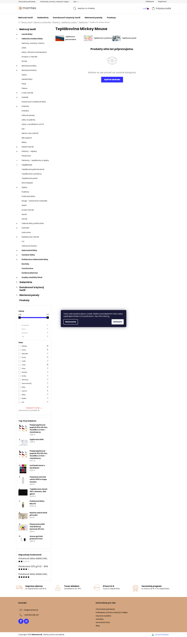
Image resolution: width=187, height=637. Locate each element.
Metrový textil (27, 29)
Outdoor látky (28, 255)
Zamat (24, 219)
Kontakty (100, 619)
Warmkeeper (27, 183)
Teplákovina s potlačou (32, 174)
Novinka (35, 333)
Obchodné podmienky (26, 2)
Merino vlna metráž (30, 133)
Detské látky (27, 79)
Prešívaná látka (28, 196)
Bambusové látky (29, 66)
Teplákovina (27, 165)
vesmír (35, 391)
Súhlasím (117, 322)
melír (35, 361)
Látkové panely (28, 115)
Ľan (23, 129)
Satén (24, 205)
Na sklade (35, 325)
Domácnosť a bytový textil (31, 289)
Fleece (24, 88)
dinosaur (35, 380)
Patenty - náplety (29, 151)
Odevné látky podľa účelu (33, 223)
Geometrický (35, 383)
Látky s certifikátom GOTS (33, 124)
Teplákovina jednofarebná (33, 169)
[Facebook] (20, 621)
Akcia (35, 329)
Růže (35, 387)
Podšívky (25, 192)
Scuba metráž (28, 210)
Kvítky (35, 376)
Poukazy (24, 300)
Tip (35, 337)
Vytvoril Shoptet (162, 634)
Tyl (23, 241)
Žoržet (24, 61)
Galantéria (25, 282)
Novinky (25, 264)
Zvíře (35, 365)
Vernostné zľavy (103, 622)
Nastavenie (70, 322)
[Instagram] (26, 621)
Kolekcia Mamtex (30, 273)
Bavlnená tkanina (29, 70)
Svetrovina (26, 232)
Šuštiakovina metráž (30, 237)
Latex (24, 47)
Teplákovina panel (29, 178)
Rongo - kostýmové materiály (34, 201)
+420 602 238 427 (31, 615)
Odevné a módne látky (32, 38)
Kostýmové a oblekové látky (34, 101)
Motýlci (35, 372)
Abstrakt (35, 354)
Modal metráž (28, 147)
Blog (97, 625)
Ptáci (35, 368)
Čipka (24, 74)
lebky (35, 395)
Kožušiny (25, 110)
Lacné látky (27, 34)
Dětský (35, 346)
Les (35, 402)
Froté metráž (27, 93)
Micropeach (27, 138)
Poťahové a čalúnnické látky (35, 259)
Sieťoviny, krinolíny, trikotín (33, 43)
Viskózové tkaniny (29, 246)
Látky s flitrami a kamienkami (34, 52)
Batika (35, 398)
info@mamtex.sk (31, 610)
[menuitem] (25, 17)
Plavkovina (26, 156)
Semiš (24, 214)
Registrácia (162, 1)
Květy (35, 350)
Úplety (24, 187)
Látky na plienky (28, 120)
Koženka (25, 106)
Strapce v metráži (29, 56)
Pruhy (35, 357)
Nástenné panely (29, 295)
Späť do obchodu (112, 79)
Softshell (25, 228)
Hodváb (25, 97)
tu (108, 316)
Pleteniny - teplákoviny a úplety (35, 160)
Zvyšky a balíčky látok (32, 277)
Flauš (24, 83)
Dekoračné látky (29, 250)
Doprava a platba (103, 616)
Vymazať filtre (33, 408)
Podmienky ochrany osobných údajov (54, 2)
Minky (24, 142)
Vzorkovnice (27, 268)
